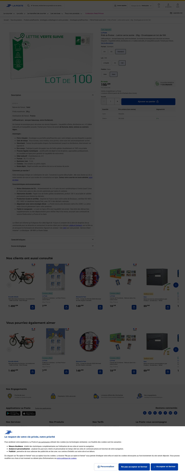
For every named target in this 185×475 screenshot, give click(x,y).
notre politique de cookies (66, 458)
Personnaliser (107, 467)
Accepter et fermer (165, 467)
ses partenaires (44, 442)
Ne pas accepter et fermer (134, 467)
